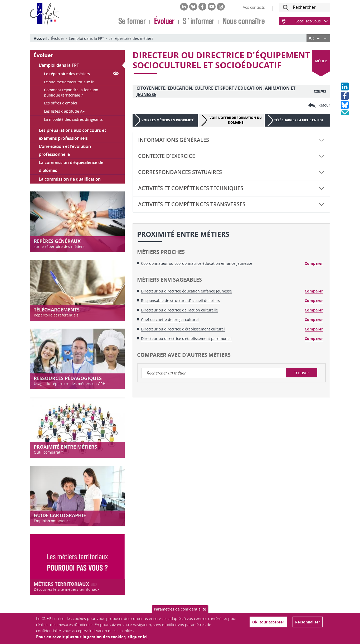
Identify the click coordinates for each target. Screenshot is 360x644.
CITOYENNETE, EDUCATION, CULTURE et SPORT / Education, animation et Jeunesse (216, 91)
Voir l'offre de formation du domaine (236, 120)
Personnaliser (307, 621)
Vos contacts (254, 7)
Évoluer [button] (43, 55)
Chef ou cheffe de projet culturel (170, 319)
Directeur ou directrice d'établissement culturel (183, 328)
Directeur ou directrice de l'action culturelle (179, 310)
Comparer (314, 263)
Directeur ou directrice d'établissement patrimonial (186, 338)
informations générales (173, 139)
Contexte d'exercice (166, 156)
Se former (132, 21)
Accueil (40, 38)
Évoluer (164, 21)
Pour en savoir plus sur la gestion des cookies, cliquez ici (92, 637)
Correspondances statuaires (180, 172)
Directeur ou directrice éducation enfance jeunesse (186, 291)
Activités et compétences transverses (191, 204)
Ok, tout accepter (268, 621)
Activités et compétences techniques (190, 188)
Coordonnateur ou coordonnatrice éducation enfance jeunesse (196, 263)
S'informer (198, 21)
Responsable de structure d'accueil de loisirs (180, 300)
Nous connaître (244, 21)
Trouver (301, 373)
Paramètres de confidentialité (180, 609)
